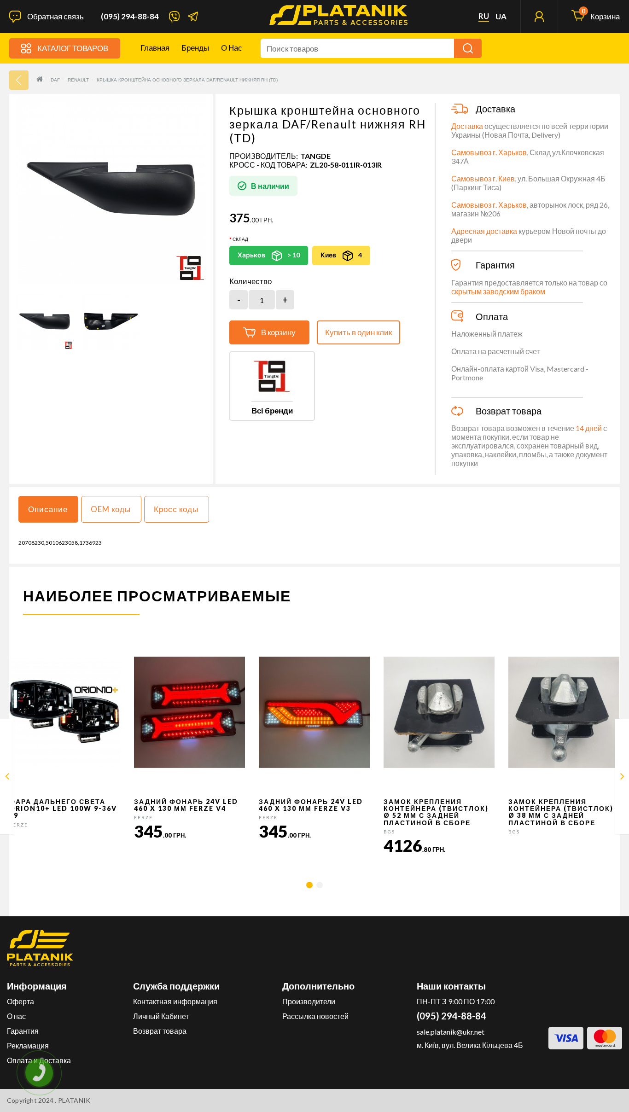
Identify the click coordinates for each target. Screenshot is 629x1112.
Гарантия (23, 1030)
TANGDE (315, 155)
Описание (48, 509)
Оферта (20, 1001)
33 (19, 80)
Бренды (195, 47)
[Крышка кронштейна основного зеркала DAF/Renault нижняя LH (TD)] (7, 777)
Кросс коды (176, 509)
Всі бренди (272, 410)
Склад (240, 239)
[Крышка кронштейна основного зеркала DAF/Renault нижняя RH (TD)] (44, 321)
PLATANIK (74, 1100)
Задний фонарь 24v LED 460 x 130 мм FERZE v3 (311, 805)
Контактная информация (175, 1001)
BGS (389, 831)
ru (483, 16)
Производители (308, 1001)
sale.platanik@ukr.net (450, 1031)
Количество (250, 281)
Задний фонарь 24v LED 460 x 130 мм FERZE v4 (186, 805)
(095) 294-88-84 (130, 16)
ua (501, 16)
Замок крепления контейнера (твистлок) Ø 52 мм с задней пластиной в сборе (436, 812)
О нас (231, 47)
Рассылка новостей (315, 1016)
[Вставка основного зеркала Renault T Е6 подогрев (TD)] (622, 777)
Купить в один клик (358, 332)
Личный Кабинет (161, 1016)
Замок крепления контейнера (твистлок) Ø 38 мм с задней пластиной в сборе (560, 812)
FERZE (18, 824)
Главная (154, 47)
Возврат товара (159, 1030)
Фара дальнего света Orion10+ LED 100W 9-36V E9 (63, 809)
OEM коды (111, 509)
